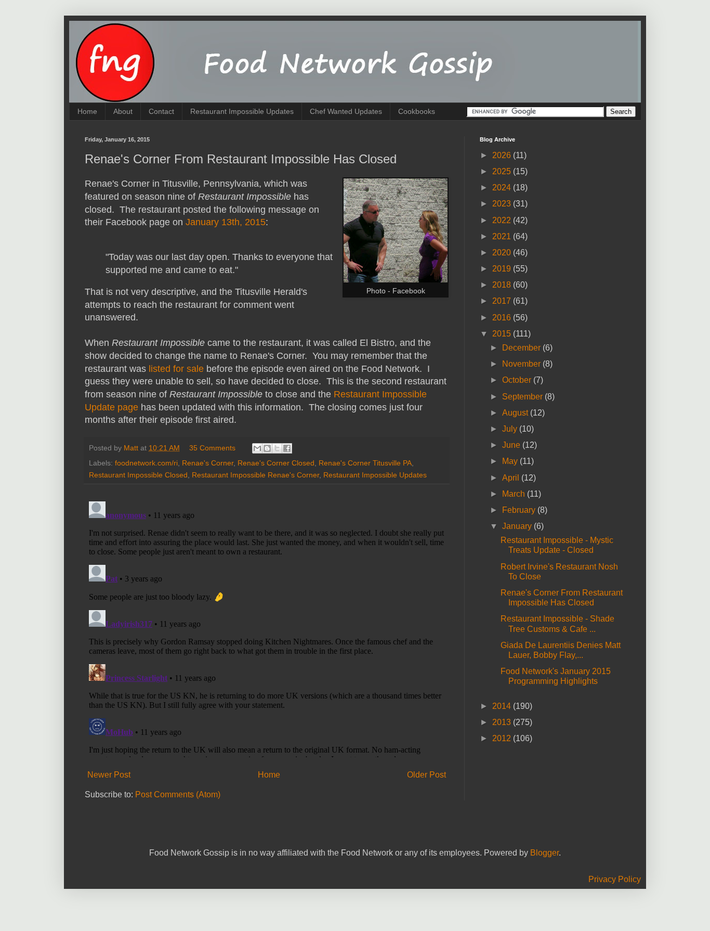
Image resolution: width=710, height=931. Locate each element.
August (516, 412)
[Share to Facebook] (287, 448)
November (522, 363)
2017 (502, 300)
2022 (502, 220)
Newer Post (108, 774)
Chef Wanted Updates (346, 111)
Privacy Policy (614, 879)
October (517, 380)
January (518, 526)
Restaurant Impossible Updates (242, 111)
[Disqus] (267, 627)
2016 (502, 317)
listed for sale (176, 369)
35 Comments (212, 448)
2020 (502, 252)
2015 (502, 333)
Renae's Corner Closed (276, 463)
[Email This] (257, 448)
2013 (502, 722)
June (512, 445)
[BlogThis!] (267, 448)
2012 (502, 738)
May (511, 461)
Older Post (426, 774)
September (523, 396)
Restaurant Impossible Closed (138, 475)
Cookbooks (416, 111)
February (519, 510)
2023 (502, 203)
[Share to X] (277, 448)
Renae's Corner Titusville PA (365, 463)
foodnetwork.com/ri (146, 463)
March (514, 493)
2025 (502, 171)
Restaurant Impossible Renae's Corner (255, 475)
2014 (502, 706)
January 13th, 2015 (226, 222)
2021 (502, 236)
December (522, 347)
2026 (502, 155)
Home (87, 111)
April (511, 477)
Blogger (544, 852)
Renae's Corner (207, 463)
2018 (502, 284)
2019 (502, 268)
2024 (502, 187)
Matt (132, 448)
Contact (161, 111)
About (123, 111)
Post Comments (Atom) (177, 794)
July (510, 428)
